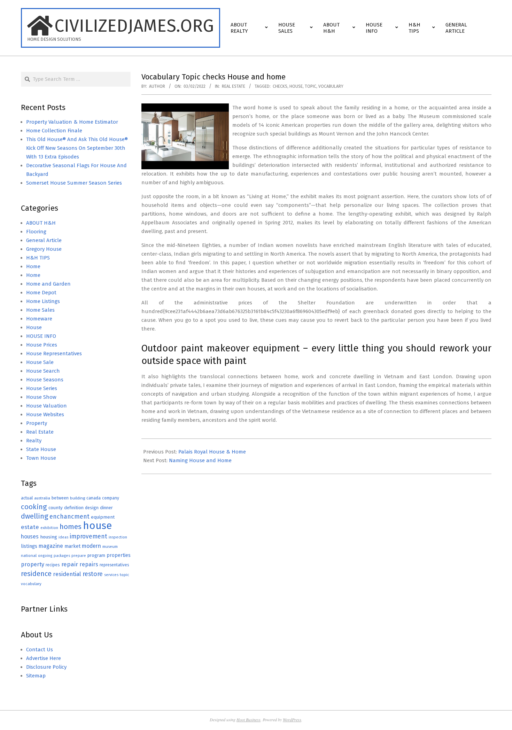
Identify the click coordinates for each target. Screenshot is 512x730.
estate (30, 527)
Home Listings (43, 301)
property (32, 564)
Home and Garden (48, 284)
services (111, 575)
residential (67, 573)
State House (41, 449)
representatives (114, 564)
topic (310, 86)
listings (29, 546)
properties (119, 555)
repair (69, 564)
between (60, 497)
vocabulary (330, 86)
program (96, 555)
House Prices (41, 345)
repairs (88, 564)
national (29, 555)
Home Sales (40, 310)
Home (33, 266)
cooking (34, 507)
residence (36, 574)
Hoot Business (248, 719)
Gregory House (44, 249)
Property (36, 423)
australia (42, 498)
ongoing (45, 555)
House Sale (40, 362)
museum (110, 546)
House (34, 327)
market (72, 546)
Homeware (39, 319)
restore (93, 574)
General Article (44, 240)
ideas (63, 537)
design (92, 507)
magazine (51, 546)
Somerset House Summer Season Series (74, 183)
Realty (33, 440)
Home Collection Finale (54, 130)
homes (71, 526)
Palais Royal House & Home (212, 452)
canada (93, 497)
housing (48, 537)
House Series (41, 388)
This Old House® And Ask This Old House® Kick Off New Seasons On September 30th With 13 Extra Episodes (77, 148)
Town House (41, 458)
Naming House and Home (200, 460)
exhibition (49, 528)
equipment (103, 517)
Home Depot (41, 292)
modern (91, 546)
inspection (118, 537)
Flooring (36, 231)
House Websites (45, 414)
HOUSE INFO (41, 336)
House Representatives (54, 353)
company (110, 498)
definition (74, 507)
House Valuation (46, 406)
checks (280, 86)
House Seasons (44, 379)
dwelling (34, 516)
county (55, 508)
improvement (88, 536)
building (77, 498)
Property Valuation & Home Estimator (72, 122)
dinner (106, 507)
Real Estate (233, 86)
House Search (43, 371)
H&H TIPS (38, 258)
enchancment (69, 516)
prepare (78, 555)
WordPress (292, 719)
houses (30, 536)
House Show (41, 397)
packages (62, 555)
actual (27, 497)
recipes (53, 564)
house (296, 86)
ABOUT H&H (41, 223)
